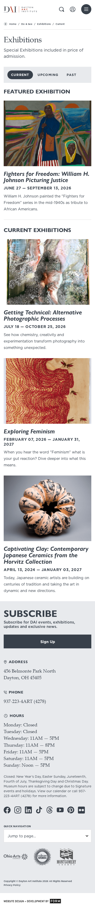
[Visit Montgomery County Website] (66, 856)
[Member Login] (72, 9)
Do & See (26, 24)
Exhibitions (44, 24)
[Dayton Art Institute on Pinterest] (70, 809)
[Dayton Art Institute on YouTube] (60, 809)
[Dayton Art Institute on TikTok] (39, 809)
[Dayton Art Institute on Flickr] (81, 810)
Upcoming (48, 75)
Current (20, 75)
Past (71, 75)
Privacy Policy (12, 885)
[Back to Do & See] (5, 24)
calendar (60, 791)
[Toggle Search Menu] (61, 9)
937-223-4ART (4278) (25, 701)
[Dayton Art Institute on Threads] (49, 809)
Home (12, 24)
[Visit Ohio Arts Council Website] (16, 856)
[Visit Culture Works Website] (42, 856)
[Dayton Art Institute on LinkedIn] (28, 809)
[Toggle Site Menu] (86, 9)
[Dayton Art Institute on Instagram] (17, 810)
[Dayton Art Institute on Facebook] (7, 810)
